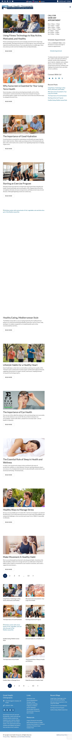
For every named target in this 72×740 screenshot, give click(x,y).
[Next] (33, 576)
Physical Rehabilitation (32, 700)
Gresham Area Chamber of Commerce (36, 724)
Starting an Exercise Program (17, 183)
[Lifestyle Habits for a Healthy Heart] (24, 353)
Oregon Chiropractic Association (34, 720)
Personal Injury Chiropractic (33, 711)
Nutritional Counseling (32, 704)
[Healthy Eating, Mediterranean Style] (24, 262)
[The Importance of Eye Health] (24, 400)
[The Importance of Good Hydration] (24, 124)
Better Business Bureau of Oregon (35, 722)
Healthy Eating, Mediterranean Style (20, 317)
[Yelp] (10, 1)
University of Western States (33, 726)
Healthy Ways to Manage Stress (18, 509)
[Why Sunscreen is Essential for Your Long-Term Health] (24, 74)
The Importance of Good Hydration (20, 136)
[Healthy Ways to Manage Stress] (24, 498)
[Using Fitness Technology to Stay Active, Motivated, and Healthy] (24, 23)
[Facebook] (2, 1)
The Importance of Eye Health (17, 412)
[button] (70, 7)
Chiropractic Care (31, 698)
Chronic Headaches (31, 707)
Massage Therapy (31, 702)
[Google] (5, 1)
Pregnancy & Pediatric (32, 705)
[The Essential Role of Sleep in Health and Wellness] (24, 447)
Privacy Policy (6, 736)
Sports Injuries (30, 712)
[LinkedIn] (7, 1)
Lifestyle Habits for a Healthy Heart (20, 365)
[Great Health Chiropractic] (17, 6)
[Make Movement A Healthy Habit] (24, 545)
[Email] (49, 78)
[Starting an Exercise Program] (24, 171)
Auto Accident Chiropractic (33, 709)
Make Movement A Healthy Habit (19, 557)
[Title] (12, 1)
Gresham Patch (30, 727)
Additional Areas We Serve (62, 735)
